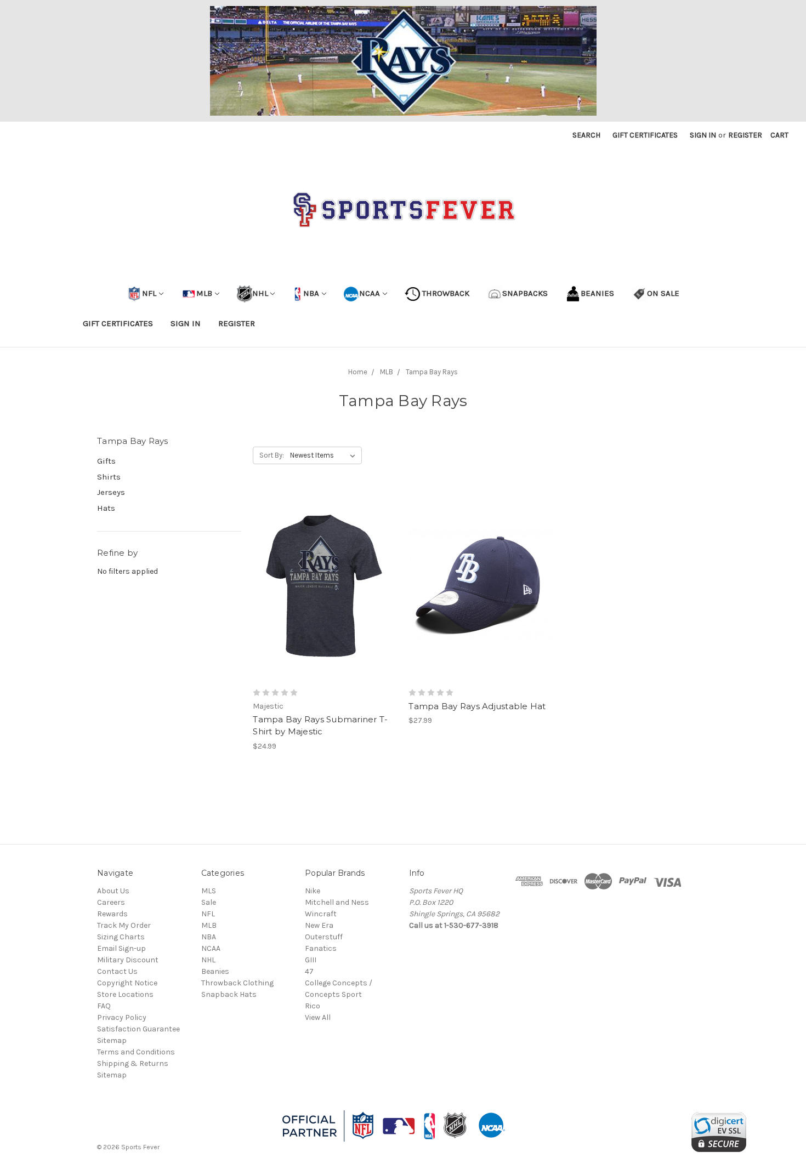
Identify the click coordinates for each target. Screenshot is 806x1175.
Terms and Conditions (136, 1052)
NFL (149, 293)
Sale (208, 902)
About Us (113, 890)
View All (318, 1017)
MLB (204, 293)
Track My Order (124, 925)
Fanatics (321, 948)
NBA (310, 293)
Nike (312, 890)
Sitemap (112, 1040)
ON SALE (663, 293)
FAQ (104, 1006)
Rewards (112, 914)
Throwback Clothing (237, 983)
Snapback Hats (229, 994)
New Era (319, 925)
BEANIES (597, 293)
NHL (260, 293)
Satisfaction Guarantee (138, 1029)
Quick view (325, 566)
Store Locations (125, 994)
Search (586, 135)
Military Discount (127, 960)
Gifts (106, 461)
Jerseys (111, 492)
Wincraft (321, 914)
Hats (106, 508)
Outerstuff (324, 937)
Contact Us (117, 971)
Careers (111, 902)
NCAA (369, 293)
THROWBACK (444, 293)
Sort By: (271, 455)
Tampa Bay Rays (432, 372)
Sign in (703, 135)
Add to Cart (481, 605)
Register (745, 135)
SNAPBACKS (525, 293)
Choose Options (325, 605)
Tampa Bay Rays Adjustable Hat (477, 706)
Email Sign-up (121, 948)
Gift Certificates (645, 135)
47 (309, 971)
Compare (321, 586)
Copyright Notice (127, 983)
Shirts (109, 477)
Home (357, 372)
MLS (208, 890)
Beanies (215, 971)
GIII (310, 960)
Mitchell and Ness (337, 902)
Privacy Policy (121, 1017)
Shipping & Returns (132, 1063)
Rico (312, 1006)
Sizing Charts (121, 937)
